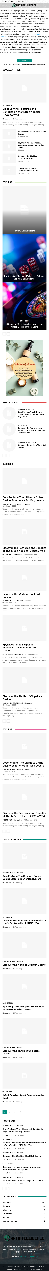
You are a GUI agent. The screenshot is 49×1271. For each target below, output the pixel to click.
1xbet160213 (7, 105)
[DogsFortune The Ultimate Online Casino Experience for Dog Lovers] (9, 413)
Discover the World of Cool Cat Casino (24, 964)
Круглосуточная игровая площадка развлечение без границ (24, 65)
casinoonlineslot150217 (13, 703)
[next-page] (8, 333)
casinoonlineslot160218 (27, 442)
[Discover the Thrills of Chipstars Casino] (9, 158)
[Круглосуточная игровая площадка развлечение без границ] (9, 146)
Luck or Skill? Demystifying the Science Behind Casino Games (24, 277)
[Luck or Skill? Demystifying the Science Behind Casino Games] (24, 258)
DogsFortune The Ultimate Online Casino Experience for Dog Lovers (31, 414)
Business (24, 321)
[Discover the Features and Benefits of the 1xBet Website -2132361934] (24, 88)
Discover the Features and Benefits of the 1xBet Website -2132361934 (21, 111)
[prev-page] (4, 333)
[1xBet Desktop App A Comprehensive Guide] (9, 170)
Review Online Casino (24, 231)
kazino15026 (8, 654)
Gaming (24, 273)
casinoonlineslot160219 (27, 409)
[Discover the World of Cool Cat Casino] (9, 134)
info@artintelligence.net (29, 1256)
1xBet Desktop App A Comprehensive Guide (28, 169)
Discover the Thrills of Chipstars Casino (28, 157)
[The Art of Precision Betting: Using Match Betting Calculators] (24, 306)
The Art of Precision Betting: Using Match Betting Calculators (24, 325)
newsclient (7, 119)
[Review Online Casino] (24, 210)
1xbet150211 (7, 1092)
